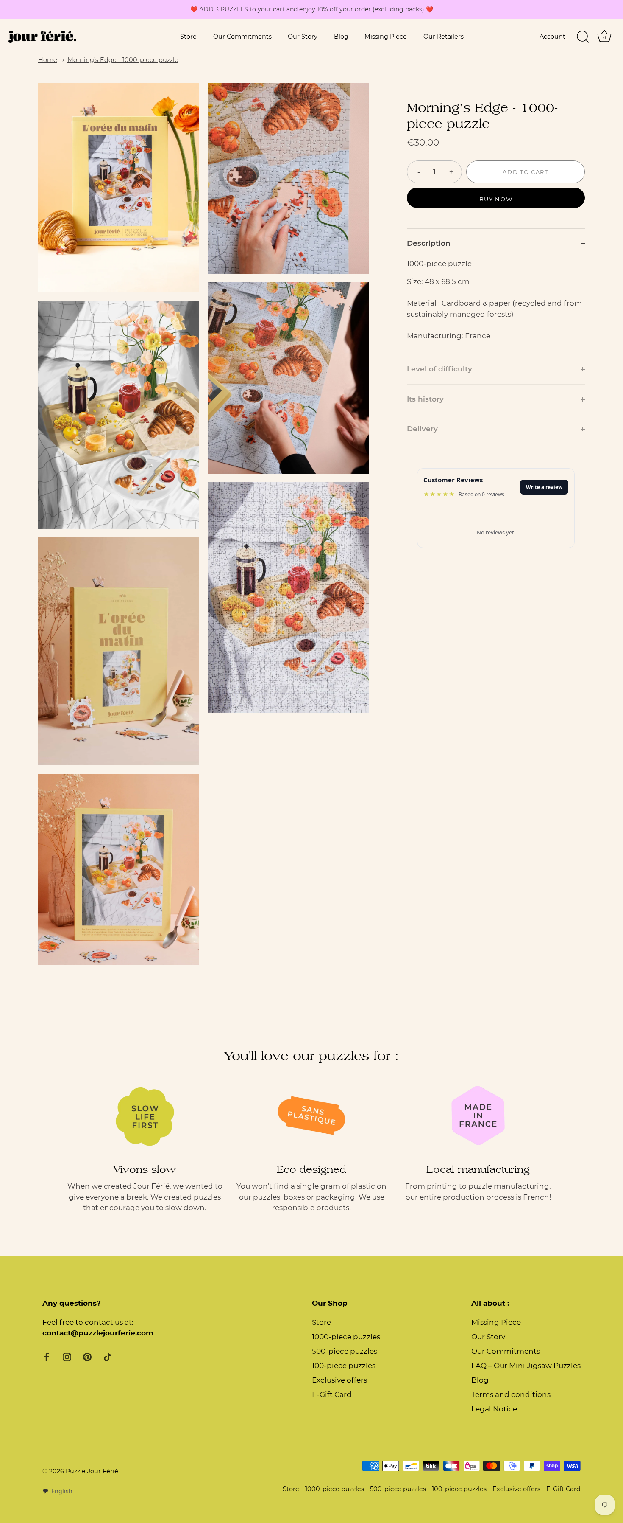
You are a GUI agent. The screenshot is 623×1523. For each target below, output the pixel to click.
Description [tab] (429, 243)
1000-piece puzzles (346, 1336)
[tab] (496, 306)
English (61, 1491)
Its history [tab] (425, 399)
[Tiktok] (107, 1356)
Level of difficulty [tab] (439, 369)
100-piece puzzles (343, 1365)
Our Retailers (443, 36)
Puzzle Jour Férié (92, 1471)
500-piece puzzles (344, 1351)
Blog (341, 36)
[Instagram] (67, 1356)
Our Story (302, 36)
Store (188, 36)
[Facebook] (46, 1356)
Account (552, 36)
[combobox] (57, 1491)
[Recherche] (582, 37)
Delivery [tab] (422, 429)
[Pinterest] (87, 1356)
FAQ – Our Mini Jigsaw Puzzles (526, 1365)
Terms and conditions (511, 1394)
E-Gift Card (332, 1394)
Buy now (496, 199)
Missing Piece (385, 36)
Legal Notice (494, 1409)
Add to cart (525, 172)
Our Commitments (242, 36)
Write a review (544, 487)
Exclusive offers (339, 1380)
